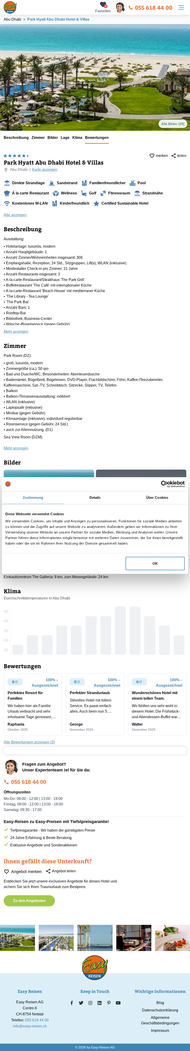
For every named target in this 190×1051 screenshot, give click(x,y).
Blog (160, 1003)
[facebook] (72, 1002)
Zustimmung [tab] (33, 497)
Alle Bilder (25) (172, 124)
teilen (181, 156)
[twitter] (81, 1002)
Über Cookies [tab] (157, 497)
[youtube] (118, 1002)
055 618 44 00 (153, 7)
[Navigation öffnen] (181, 7)
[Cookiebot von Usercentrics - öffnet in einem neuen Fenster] (164, 483)
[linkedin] (99, 1002)
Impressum (160, 1030)
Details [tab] (95, 497)
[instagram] (90, 1002)
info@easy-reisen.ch (30, 1026)
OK (155, 563)
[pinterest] (109, 1002)
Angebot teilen (64, 871)
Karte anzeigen (44, 170)
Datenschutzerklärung (160, 1010)
